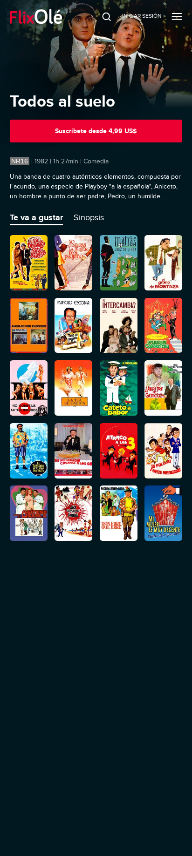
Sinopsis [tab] (89, 217)
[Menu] (176, 16)
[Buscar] (100, 16)
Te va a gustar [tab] (36, 217)
